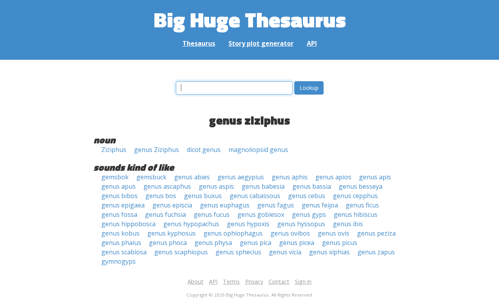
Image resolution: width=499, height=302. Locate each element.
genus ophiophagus (233, 233)
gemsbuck (151, 177)
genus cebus (306, 195)
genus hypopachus (191, 224)
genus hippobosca (128, 224)
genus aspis (216, 186)
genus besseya (360, 186)
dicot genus (204, 149)
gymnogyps (118, 261)
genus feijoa (320, 205)
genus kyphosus (171, 233)
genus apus (118, 186)
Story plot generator (261, 43)
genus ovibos (290, 233)
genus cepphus (355, 195)
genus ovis (333, 233)
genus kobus (120, 233)
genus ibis (348, 224)
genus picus (339, 242)
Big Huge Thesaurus (250, 19)
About (195, 281)
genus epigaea (123, 205)
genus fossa (119, 214)
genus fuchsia (165, 214)
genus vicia (285, 252)
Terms (231, 281)
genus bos (160, 195)
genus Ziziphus (156, 149)
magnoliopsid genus (258, 149)
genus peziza (376, 233)
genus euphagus (225, 205)
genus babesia (263, 186)
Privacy (254, 281)
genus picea (296, 242)
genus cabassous (255, 195)
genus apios (333, 177)
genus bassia (311, 186)
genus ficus (362, 205)
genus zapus (376, 252)
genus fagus (275, 205)
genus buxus (203, 195)
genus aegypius (241, 177)
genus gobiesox (260, 214)
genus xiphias (329, 252)
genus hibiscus (355, 214)
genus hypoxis (248, 224)
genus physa (213, 242)
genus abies (192, 177)
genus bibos (119, 195)
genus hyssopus (301, 224)
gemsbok (115, 177)
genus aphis (290, 177)
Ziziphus (113, 149)
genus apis (375, 177)
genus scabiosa (124, 252)
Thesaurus (198, 43)
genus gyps (309, 214)
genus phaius (121, 242)
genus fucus (212, 214)
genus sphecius (238, 252)
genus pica (255, 242)
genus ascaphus (167, 186)
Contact (279, 281)
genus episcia (172, 205)
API (312, 43)
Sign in (303, 281)
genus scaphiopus (181, 252)
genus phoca (168, 242)
